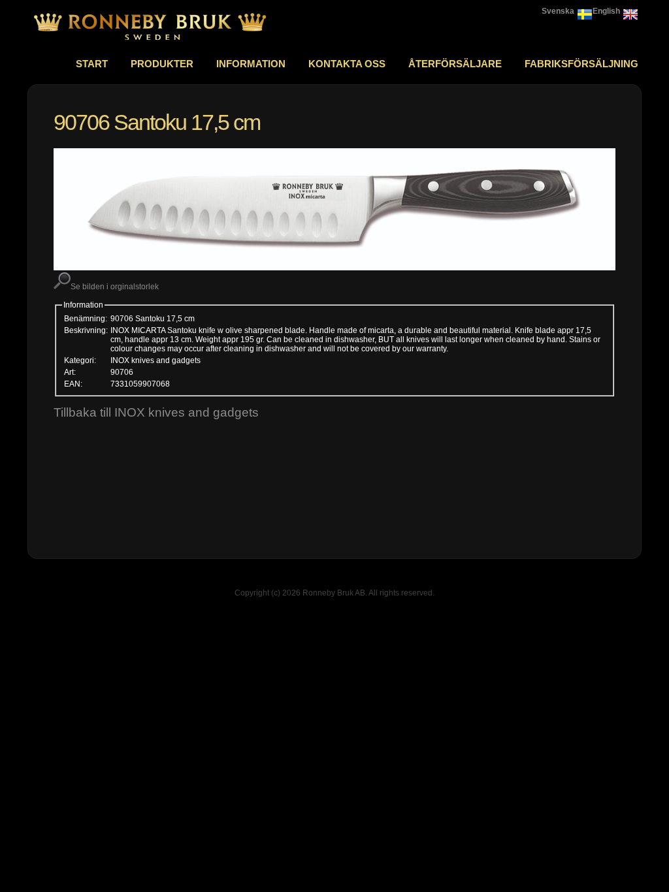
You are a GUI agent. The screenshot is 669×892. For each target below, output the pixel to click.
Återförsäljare (455, 63)
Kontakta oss (346, 63)
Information (251, 63)
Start (92, 63)
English (606, 11)
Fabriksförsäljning (581, 63)
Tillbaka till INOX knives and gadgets (156, 412)
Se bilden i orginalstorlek (115, 286)
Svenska (558, 11)
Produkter (162, 63)
